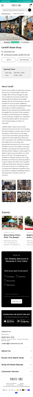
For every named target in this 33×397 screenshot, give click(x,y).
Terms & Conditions (11, 383)
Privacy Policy (10, 385)
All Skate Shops (6, 13)
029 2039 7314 (9, 51)
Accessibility (20, 385)
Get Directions (24, 60)
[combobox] (16, 10)
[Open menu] (2, 5)
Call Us (8, 60)
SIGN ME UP (16, 301)
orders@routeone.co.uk (12, 343)
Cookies (22, 383)
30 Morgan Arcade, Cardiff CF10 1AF (17, 55)
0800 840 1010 (7, 337)
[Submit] (29, 10)
